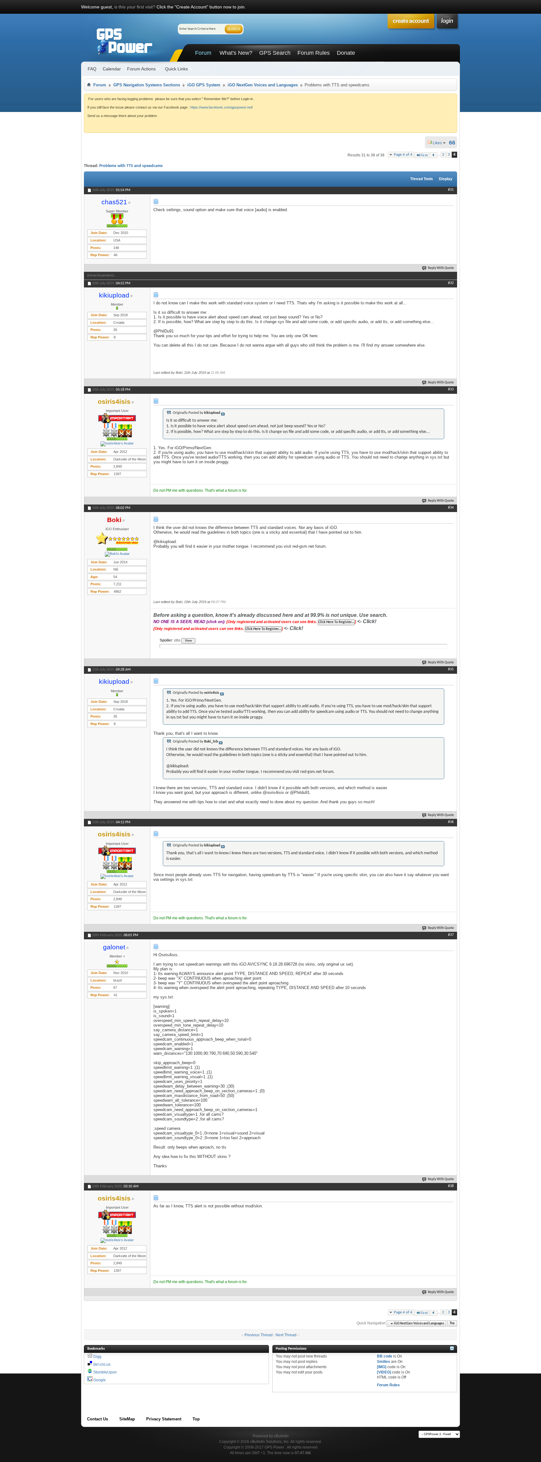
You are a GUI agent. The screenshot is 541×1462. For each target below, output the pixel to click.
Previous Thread (259, 1335)
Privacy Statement (163, 1419)
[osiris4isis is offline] (117, 443)
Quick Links (176, 68)
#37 (451, 935)
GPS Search (275, 53)
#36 (451, 822)
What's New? (235, 53)
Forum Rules (313, 53)
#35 (451, 669)
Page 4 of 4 (403, 155)
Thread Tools (421, 179)
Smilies (383, 1361)
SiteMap (127, 1419)
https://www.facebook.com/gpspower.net (221, 107)
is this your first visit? (134, 6)
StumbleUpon (105, 1372)
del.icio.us (102, 1364)
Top (452, 1323)
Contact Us (97, 1419)
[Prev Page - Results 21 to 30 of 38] (433, 155)
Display (445, 179)
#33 (451, 389)
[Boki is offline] (117, 554)
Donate (346, 53)
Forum (203, 53)
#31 (451, 190)
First (424, 155)
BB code (384, 1356)
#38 (451, 1186)
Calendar (112, 68)
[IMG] (381, 1367)
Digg (97, 1356)
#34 (451, 508)
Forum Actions (141, 68)
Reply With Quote (441, 268)
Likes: (439, 143)
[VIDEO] (384, 1372)
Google (99, 1380)
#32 (451, 283)
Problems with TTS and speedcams (131, 166)
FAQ (92, 68)
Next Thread (286, 1335)
